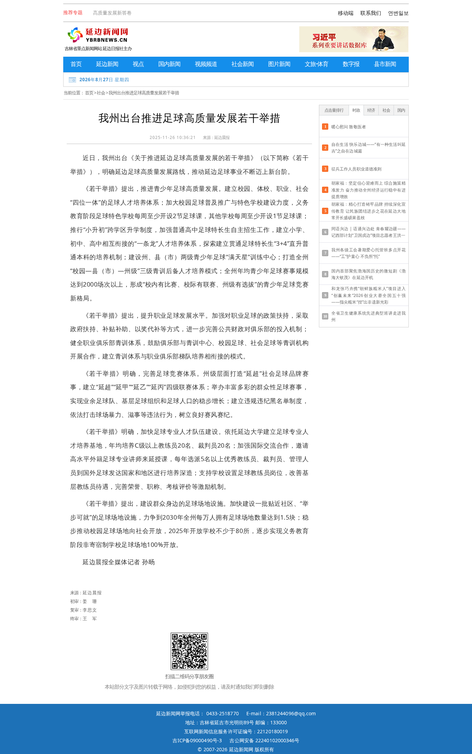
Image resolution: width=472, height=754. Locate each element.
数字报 (351, 64)
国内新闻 (169, 64)
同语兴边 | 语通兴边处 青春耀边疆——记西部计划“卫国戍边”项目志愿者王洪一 (368, 232)
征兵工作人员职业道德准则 (356, 169)
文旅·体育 (316, 64)
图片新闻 (279, 64)
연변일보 (398, 12)
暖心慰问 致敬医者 (348, 127)
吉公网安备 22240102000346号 (264, 740)
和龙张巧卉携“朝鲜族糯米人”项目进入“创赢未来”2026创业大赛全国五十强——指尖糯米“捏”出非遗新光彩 (368, 295)
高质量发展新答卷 (112, 12)
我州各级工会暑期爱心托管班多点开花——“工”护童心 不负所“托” (368, 253)
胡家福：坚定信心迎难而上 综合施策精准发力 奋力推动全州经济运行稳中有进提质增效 (368, 189)
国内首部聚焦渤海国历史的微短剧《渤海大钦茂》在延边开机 (368, 274)
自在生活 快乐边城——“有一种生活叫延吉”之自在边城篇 (368, 147)
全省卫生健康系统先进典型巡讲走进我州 (368, 316)
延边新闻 (107, 64)
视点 (138, 64)
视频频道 (206, 64)
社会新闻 (243, 64)
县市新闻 (385, 64)
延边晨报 (221, 137)
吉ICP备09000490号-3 (197, 740)
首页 (76, 64)
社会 (101, 93)
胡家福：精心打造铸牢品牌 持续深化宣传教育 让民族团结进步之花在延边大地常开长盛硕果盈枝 (368, 210)
